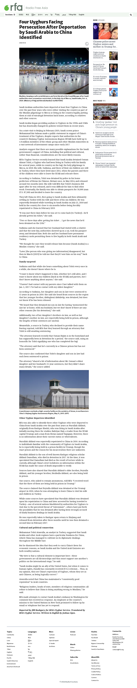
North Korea (11, 646)
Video (72, 647)
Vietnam (10, 655)
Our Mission (95, 663)
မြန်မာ (33, 15)
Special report (54, 640)
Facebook (94, 638)
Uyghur (9, 652)
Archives (52, 646)
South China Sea (12, 661)
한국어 (40, 15)
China (9, 638)
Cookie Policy (95, 672)
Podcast (73, 635)
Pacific (9, 658)
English (81, 15)
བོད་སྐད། (57, 15)
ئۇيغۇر (64, 15)
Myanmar (10, 643)
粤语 (27, 15)
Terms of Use (95, 666)
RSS (71, 660)
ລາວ (46, 15)
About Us (94, 660)
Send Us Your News (97, 649)
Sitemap (94, 646)
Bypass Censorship (97, 643)
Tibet (8, 649)
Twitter (93, 640)
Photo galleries (75, 650)
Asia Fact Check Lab (13, 667)
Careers (94, 677)
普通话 (21, 15)
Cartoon (52, 635)
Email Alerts (74, 663)
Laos (8, 640)
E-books (52, 643)
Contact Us (95, 680)
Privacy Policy (96, 669)
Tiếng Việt (72, 15)
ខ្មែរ (51, 15)
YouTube (94, 635)
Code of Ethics (96, 675)
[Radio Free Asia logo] (26, 6)
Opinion (51, 638)
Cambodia (10, 635)
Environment (11, 664)
